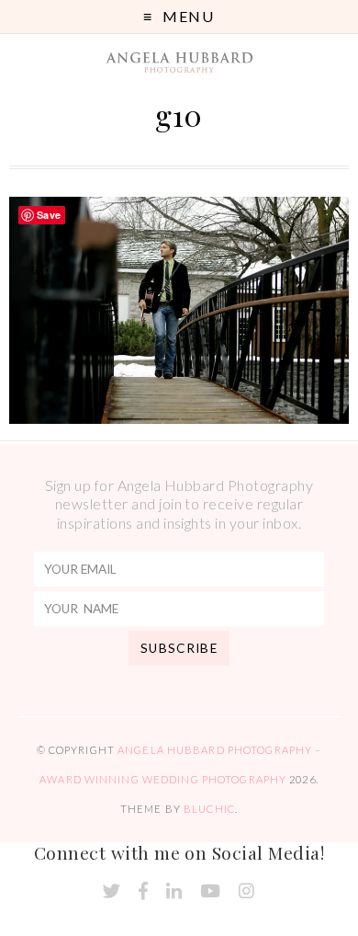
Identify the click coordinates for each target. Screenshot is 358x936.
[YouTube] (210, 891)
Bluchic (209, 809)
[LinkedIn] (174, 891)
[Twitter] (111, 891)
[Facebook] (143, 891)
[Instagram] (246, 891)
